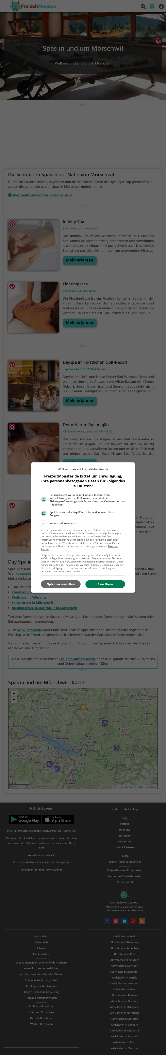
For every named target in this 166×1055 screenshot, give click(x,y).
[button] (83, 523)
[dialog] (83, 527)
